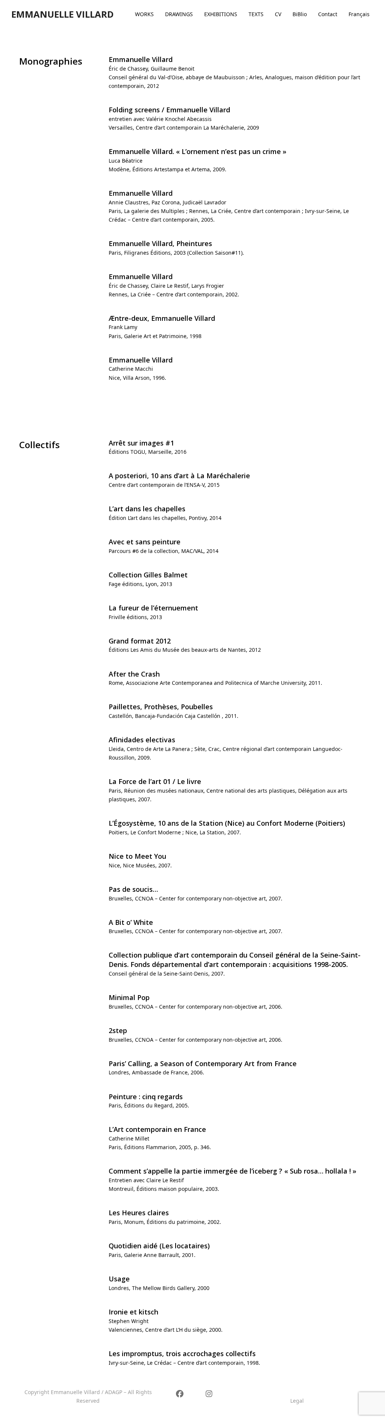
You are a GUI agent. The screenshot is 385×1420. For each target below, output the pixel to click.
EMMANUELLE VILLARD (62, 14)
